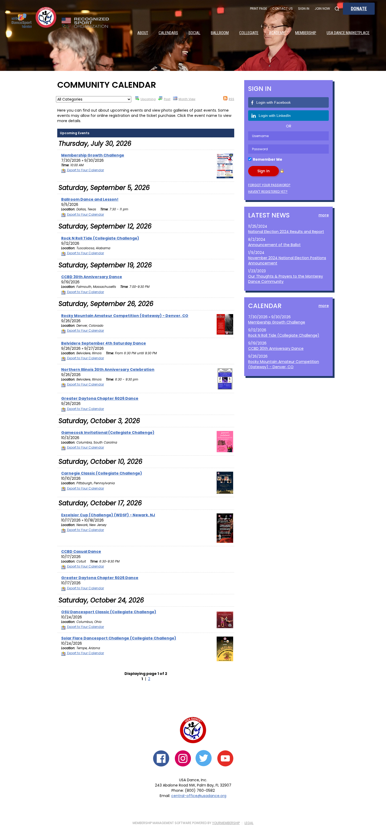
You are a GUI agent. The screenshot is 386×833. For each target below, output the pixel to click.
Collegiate (248, 32)
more (324, 215)
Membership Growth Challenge (276, 322)
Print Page (258, 8)
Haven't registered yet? (268, 191)
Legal (248, 823)
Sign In (303, 8)
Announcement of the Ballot (274, 244)
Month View (187, 99)
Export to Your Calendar (85, 170)
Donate (359, 8)
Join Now (322, 8)
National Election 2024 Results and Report (286, 231)
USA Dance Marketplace (348, 32)
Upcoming (148, 99)
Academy (277, 32)
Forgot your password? (269, 185)
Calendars (168, 32)
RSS (231, 99)
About (142, 32)
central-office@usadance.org (198, 795)
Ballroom (220, 32)
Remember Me (267, 159)
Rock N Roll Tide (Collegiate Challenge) (283, 335)
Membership (305, 32)
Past (167, 99)
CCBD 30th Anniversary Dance (276, 348)
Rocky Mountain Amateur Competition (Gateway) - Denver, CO (283, 364)
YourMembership (226, 823)
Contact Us (282, 8)
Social (194, 32)
